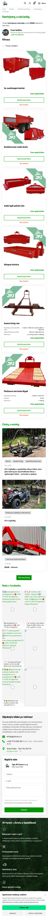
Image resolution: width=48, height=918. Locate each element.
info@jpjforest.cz (14, 736)
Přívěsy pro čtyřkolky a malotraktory (18, 512)
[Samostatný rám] (24, 303)
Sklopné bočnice (11, 264)
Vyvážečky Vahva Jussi (33, 461)
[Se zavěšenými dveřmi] (24, 68)
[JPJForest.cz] (4, 3)
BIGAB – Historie (11, 567)
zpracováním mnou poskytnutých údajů (18, 802)
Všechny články (24, 577)
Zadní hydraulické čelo (14, 205)
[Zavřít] (45, 895)
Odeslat (24, 809)
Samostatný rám (12, 323)
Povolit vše (24, 907)
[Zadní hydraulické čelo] (24, 185)
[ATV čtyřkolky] (24, 494)
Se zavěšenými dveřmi (14, 88)
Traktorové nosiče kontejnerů (15, 559)
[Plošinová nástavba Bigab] (24, 371)
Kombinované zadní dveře (16, 146)
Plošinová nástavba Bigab (16, 391)
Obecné (8, 461)
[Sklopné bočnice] (24, 244)
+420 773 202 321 (17, 34)
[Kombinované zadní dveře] (24, 127)
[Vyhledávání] (25, 3)
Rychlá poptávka (24, 100)
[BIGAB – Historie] (24, 540)
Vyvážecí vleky (18, 461)
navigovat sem (12, 751)
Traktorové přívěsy (24, 9)
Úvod (4, 9)
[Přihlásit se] (29, 3)
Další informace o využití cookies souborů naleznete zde (20, 902)
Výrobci (11, 9)
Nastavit (13, 913)
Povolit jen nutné (35, 913)
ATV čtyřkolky (10, 520)
